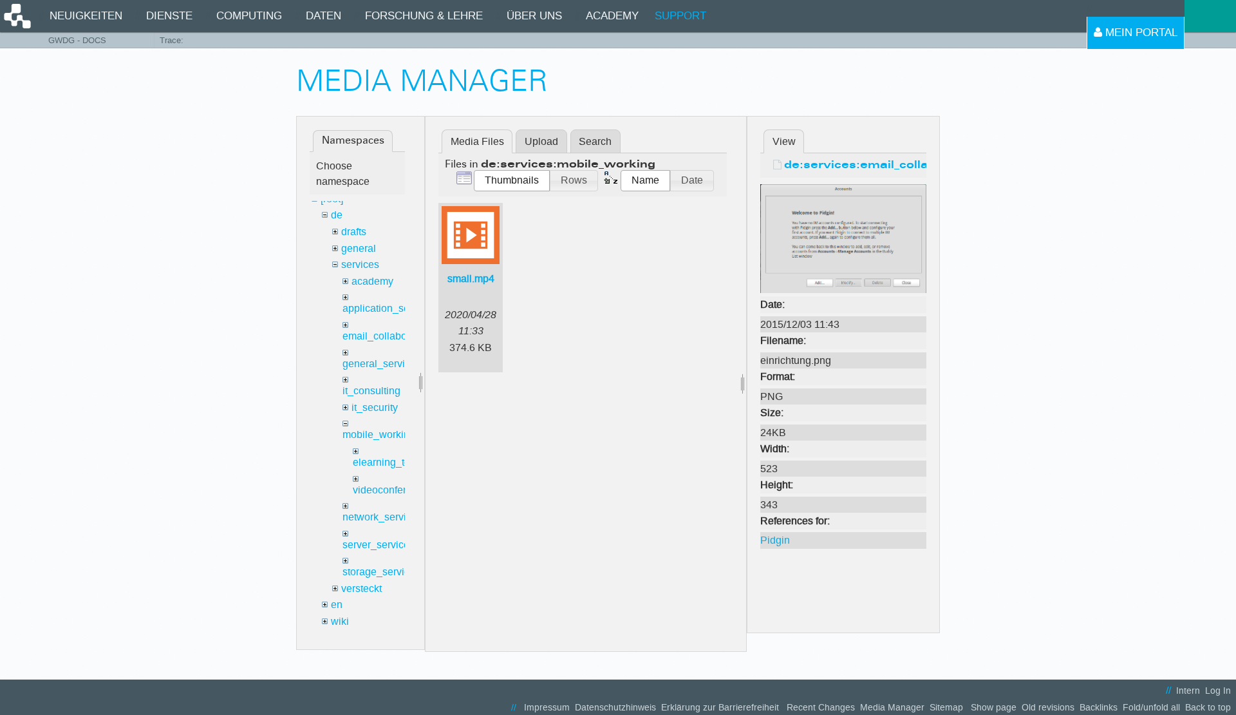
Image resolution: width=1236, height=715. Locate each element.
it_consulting (371, 390)
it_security (374, 407)
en (336, 604)
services (360, 264)
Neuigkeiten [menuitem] (86, 16)
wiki (340, 621)
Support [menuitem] (680, 16)
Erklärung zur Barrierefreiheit (720, 707)
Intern (1188, 691)
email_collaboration (387, 335)
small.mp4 (470, 278)
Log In (1218, 691)
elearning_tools (388, 462)
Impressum (547, 707)
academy (372, 281)
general (358, 248)
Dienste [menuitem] (169, 16)
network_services (382, 516)
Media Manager (892, 707)
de (336, 214)
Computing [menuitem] (249, 16)
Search (595, 141)
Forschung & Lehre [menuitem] (424, 16)
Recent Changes (821, 707)
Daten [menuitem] (323, 16)
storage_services (381, 571)
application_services (389, 308)
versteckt (361, 588)
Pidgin (775, 540)
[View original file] (843, 238)
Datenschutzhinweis (615, 707)
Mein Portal (1139, 32)
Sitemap (946, 707)
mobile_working (378, 434)
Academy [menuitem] (612, 16)
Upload (541, 141)
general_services (381, 363)
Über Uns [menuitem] (534, 16)
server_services (378, 544)
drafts (353, 231)
